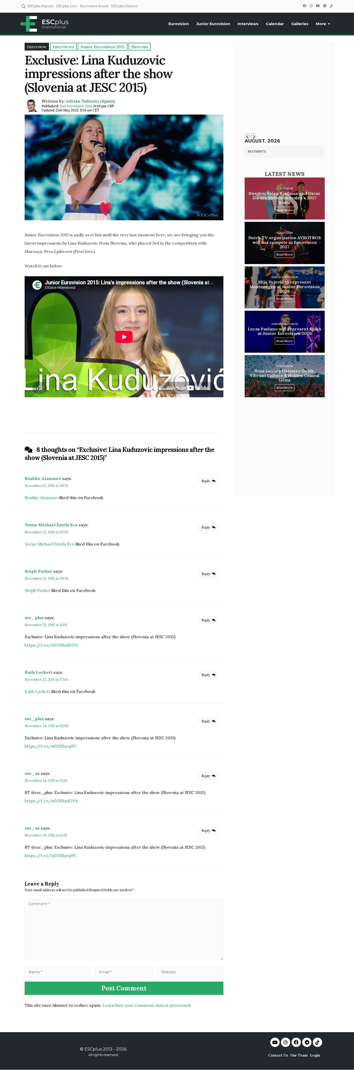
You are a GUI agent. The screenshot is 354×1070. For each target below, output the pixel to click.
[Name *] (58, 971)
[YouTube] (317, 6)
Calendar (275, 24)
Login (315, 1055)
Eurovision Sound (94, 6)
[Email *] (124, 971)
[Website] (190, 971)
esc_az (32, 773)
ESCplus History (124, 6)
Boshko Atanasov (43, 478)
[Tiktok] (317, 1042)
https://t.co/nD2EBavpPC (51, 746)
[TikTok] (331, 6)
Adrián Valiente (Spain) (90, 101)
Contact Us (278, 1055)
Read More (284, 210)
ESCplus (93, 1049)
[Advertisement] (285, 89)
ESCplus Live (66, 6)
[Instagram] (311, 6)
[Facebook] (304, 6)
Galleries (299, 24)
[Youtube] (275, 1042)
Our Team (299, 1055)
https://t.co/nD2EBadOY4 (51, 645)
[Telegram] (324, 6)
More (321, 24)
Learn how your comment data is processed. (147, 1005)
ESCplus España (40, 6)
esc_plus (34, 617)
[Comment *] (124, 958)
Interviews (248, 24)
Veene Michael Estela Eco (51, 524)
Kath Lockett (38, 672)
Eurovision (178, 24)
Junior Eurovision (213, 24)
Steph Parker (38, 571)
